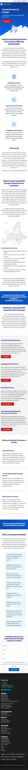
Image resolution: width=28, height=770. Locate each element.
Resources (13, 756)
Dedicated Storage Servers (6, 706)
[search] (24, 4)
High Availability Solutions (6, 728)
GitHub (8, 759)
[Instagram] (8, 690)
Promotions (3, 750)
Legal (7, 754)
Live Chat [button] (4, 682)
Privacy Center (4, 719)
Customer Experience (5, 740)
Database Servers (4, 698)
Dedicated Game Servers (6, 705)
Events (2, 747)
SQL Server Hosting (5, 708)
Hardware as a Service (5, 731)
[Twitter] (6, 690)
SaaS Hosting (3, 727)
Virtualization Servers (5, 699)
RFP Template (13, 759)
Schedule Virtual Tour (5, 741)
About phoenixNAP (5, 738)
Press (2, 746)
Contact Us (3, 754)
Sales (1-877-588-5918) (7, 687)
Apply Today (14, 669)
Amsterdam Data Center (9, 248)
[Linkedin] (4, 690)
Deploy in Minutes (7, 403)
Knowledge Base (20, 756)
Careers (2, 749)
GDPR (2, 756)
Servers (4, 693)
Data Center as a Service (10, 497)
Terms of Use (18, 754)
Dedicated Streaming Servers (7, 703)
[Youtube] (10, 690)
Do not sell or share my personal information (5, 721)
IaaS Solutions (4, 730)
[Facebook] (2, 690)
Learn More (6, 356)
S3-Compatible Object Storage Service (12, 475)
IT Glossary (3, 759)
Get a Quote (5, 683)
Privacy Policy (12, 754)
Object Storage (4, 713)
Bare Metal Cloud (4, 695)
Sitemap (6, 756)
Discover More (6, 429)
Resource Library (4, 744)
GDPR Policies (10, 664)
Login (19, 1)
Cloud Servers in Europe (5, 714)
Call (15, 1)
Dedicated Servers (8, 451)
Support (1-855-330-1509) (8, 685)
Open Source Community (6, 743)
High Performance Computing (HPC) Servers (10, 701)
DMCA (23, 754)
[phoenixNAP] (6, 4)
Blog (9, 756)
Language (24, 1)
